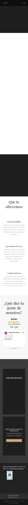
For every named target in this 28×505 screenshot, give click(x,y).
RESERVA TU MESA (14, 440)
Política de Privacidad (13, 495)
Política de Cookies (13, 497)
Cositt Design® (15, 503)
